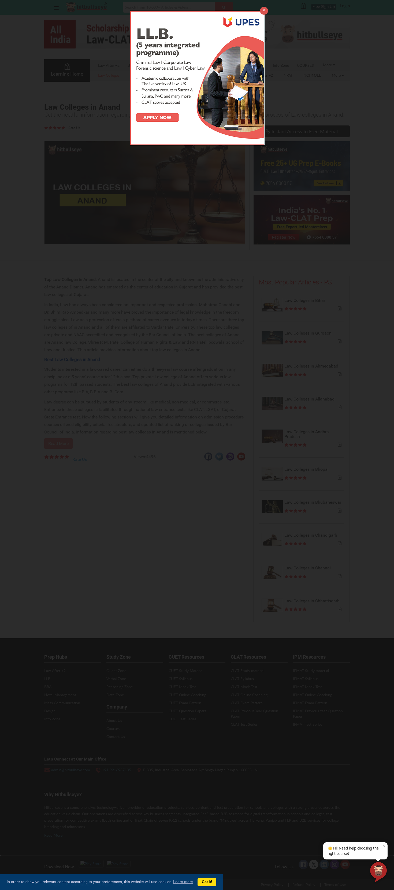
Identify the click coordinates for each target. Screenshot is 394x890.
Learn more (183, 882)
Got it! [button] (207, 882)
